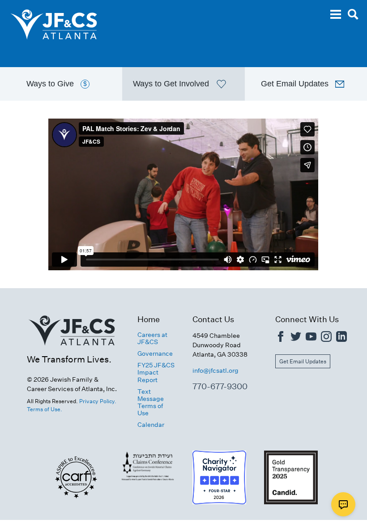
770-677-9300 (220, 386)
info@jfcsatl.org (215, 370)
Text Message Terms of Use (150, 402)
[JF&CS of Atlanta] (71, 349)
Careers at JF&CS (152, 338)
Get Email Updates (302, 361)
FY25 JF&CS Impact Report (156, 372)
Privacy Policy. (97, 401)
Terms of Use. (44, 409)
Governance (155, 353)
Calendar (150, 425)
